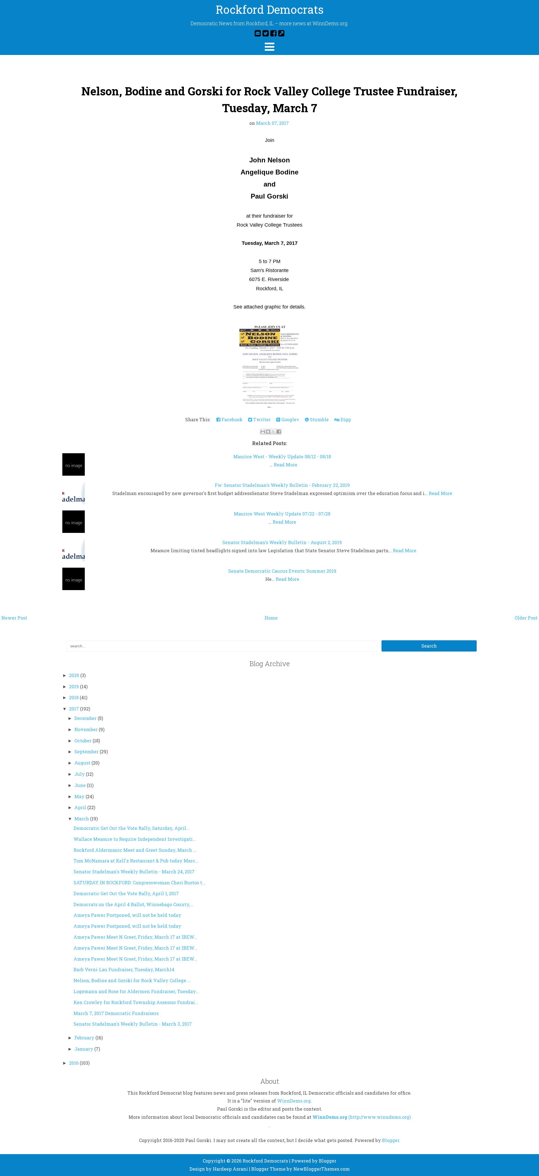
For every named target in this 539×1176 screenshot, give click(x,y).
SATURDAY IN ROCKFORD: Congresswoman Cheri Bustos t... (139, 882)
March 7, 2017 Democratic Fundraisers (116, 1013)
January (84, 1049)
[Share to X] (273, 431)
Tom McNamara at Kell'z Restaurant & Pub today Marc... (136, 861)
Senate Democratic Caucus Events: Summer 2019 (282, 571)
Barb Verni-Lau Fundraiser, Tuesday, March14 (124, 969)
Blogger (390, 1140)
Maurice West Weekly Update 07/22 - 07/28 (282, 514)
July (80, 774)
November (86, 729)
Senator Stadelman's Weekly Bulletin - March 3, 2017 (133, 1024)
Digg (345, 419)
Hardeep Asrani (230, 1169)
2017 (74, 709)
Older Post (526, 618)
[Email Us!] (258, 33)
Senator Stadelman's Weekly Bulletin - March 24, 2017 (134, 871)
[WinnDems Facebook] (273, 33)
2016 (74, 1063)
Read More (285, 465)
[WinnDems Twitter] (265, 33)
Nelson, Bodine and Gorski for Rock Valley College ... (132, 980)
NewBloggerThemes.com (321, 1169)
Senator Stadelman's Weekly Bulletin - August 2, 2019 (282, 542)
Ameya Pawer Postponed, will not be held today (127, 915)
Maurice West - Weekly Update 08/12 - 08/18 (282, 456)
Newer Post (14, 618)
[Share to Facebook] (279, 431)
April (80, 807)
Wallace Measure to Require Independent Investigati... (135, 839)
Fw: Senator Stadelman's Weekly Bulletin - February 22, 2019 (282, 485)
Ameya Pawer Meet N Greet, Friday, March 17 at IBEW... (135, 937)
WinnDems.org (294, 1101)
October (83, 741)
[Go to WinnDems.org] (281, 33)
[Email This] (263, 431)
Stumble (319, 419)
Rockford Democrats (270, 9)
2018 (74, 697)
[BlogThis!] (268, 431)
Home (271, 618)
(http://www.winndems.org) (379, 1117)
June (80, 785)
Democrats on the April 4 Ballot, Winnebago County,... (133, 904)
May (80, 796)
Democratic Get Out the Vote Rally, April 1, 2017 (126, 893)
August (83, 763)
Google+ (289, 419)
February (84, 1038)
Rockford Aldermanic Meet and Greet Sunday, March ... (135, 850)
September (87, 751)
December (86, 718)
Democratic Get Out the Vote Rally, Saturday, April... (131, 828)
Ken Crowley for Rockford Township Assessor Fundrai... (136, 1002)
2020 (74, 675)
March (82, 818)
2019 (74, 686)
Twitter (261, 419)
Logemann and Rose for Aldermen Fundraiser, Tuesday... (136, 991)
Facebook (231, 419)
